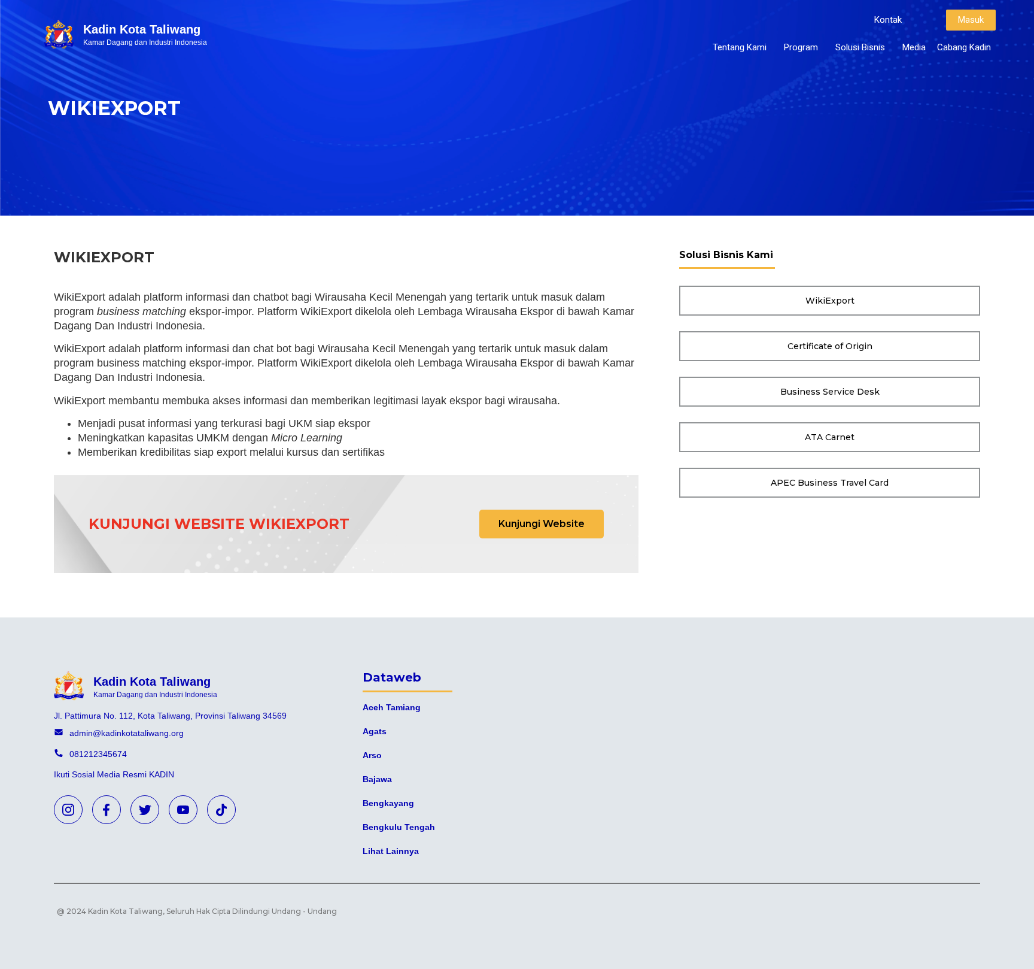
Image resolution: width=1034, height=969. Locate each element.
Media (914, 47)
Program (801, 47)
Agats (375, 731)
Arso (372, 755)
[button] (888, 20)
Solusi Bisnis (860, 47)
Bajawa (377, 779)
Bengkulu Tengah (399, 827)
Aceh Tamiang (392, 707)
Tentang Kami (740, 47)
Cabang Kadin (964, 47)
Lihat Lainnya (391, 851)
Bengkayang (388, 803)
